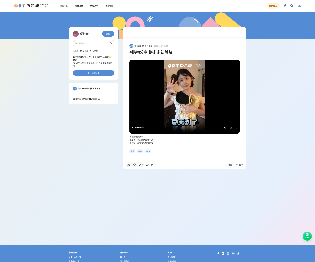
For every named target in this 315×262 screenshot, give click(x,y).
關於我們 (171, 257)
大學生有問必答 (75, 257)
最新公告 (79, 5)
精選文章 (94, 5)
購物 (132, 151)
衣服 (140, 151)
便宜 (148, 151)
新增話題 (95, 73)
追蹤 (108, 33)
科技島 (122, 257)
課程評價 (64, 5)
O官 (75, 88)
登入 (300, 5)
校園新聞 (109, 5)
